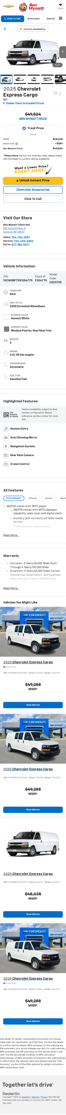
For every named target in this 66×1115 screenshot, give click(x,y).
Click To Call (33, 199)
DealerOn (25, 1097)
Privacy (44, 1097)
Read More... (11, 535)
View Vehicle (33, 705)
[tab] (13, 498)
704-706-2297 (20, 237)
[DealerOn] (11, 1094)
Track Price (35, 128)
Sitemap (36, 1097)
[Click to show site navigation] (60, 18)
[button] (12, 18)
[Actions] (60, 94)
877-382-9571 (20, 244)
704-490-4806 (24, 241)
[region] (33, 150)
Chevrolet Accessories (33, 189)
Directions (34, 19)
